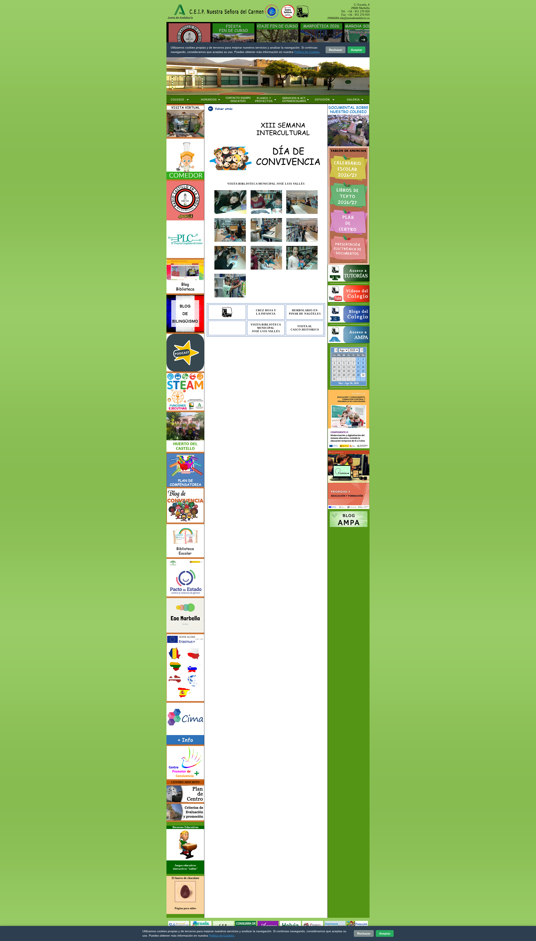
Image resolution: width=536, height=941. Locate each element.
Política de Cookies (221, 935)
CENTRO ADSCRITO (185, 782)
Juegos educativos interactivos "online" (185, 867)
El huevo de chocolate (185, 878)
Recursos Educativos (185, 827)
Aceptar (384, 933)
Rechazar (363, 933)
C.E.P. (223, 925)
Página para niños (185, 908)
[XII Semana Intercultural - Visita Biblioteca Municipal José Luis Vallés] (230, 215)
